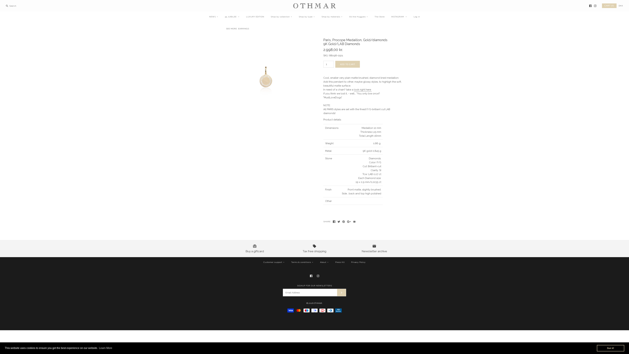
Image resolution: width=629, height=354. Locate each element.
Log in (417, 17)
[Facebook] (590, 6)
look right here (363, 89)
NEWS (213, 17)
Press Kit (340, 262)
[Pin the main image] (343, 221)
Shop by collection (281, 17)
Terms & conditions (302, 262)
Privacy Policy (358, 262)
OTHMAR (318, 303)
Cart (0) (609, 6)
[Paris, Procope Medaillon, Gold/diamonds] (266, 37)
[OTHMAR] (314, 5)
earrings (243, 29)
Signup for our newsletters (314, 286)
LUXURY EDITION (255, 17)
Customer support (273, 262)
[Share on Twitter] (339, 221)
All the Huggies (358, 17)
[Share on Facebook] (334, 221)
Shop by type (307, 17)
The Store (380, 17)
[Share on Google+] (349, 221)
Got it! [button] (610, 348)
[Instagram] (595, 6)
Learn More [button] (105, 348)
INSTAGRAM (399, 17)
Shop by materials (332, 17)
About (324, 262)
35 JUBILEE (232, 17)
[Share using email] (354, 221)
